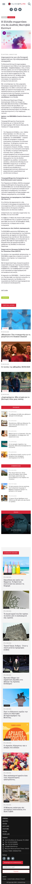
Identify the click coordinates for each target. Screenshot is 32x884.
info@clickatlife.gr (11, 846)
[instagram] (15, 9)
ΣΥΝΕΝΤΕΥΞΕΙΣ (16, 466)
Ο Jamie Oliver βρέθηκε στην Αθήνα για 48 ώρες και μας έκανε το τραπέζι (19, 500)
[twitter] (20, 9)
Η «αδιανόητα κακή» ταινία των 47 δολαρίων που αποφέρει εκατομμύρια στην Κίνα (20, 456)
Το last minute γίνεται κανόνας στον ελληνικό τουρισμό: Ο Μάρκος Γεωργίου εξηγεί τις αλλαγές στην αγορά (19, 489)
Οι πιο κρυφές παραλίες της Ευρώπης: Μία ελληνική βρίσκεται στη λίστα (20, 445)
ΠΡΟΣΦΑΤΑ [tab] (16, 407)
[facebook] (11, 9)
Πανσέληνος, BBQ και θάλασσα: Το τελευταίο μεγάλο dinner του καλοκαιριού (19, 424)
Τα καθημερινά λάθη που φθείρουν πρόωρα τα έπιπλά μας (20, 415)
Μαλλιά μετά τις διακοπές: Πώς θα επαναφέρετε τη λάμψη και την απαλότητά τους (20, 435)
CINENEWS (5, 297)
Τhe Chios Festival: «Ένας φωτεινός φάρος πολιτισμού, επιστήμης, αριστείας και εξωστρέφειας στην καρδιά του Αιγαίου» (19, 476)
